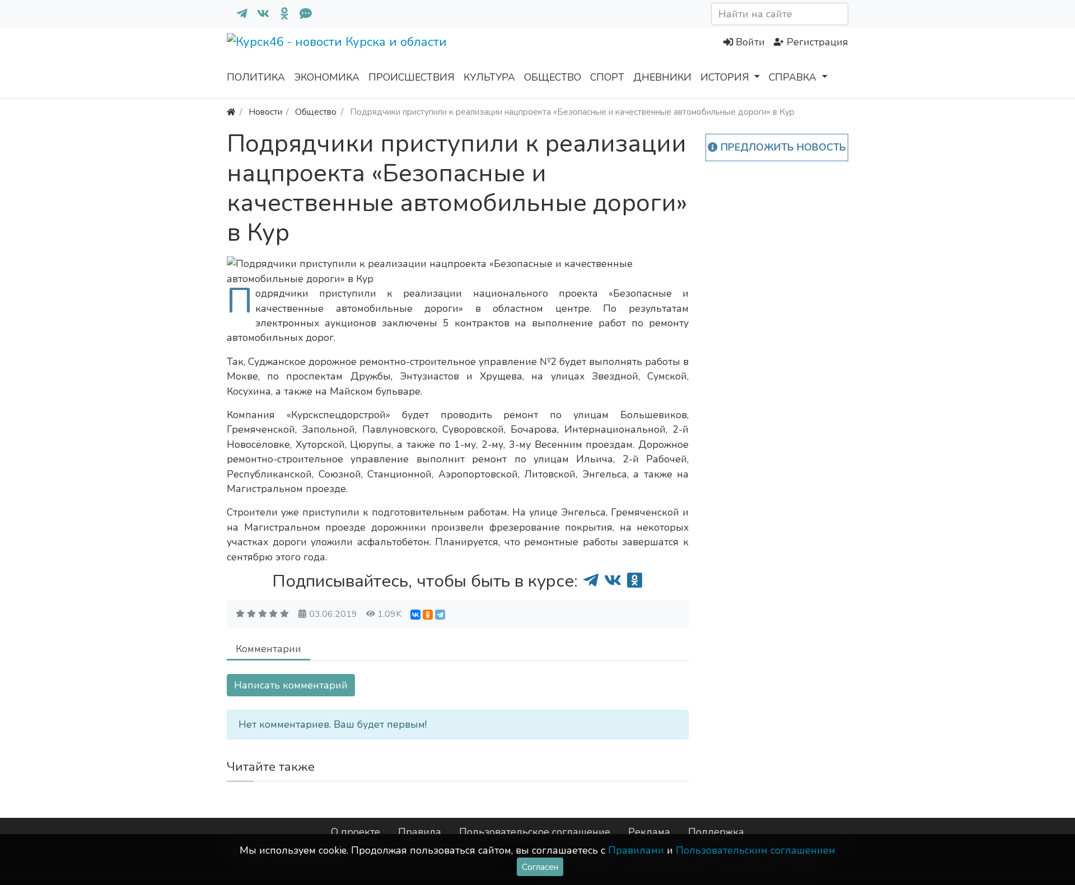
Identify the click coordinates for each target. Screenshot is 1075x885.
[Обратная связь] (301, 14)
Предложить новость (782, 147)
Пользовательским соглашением (755, 850)
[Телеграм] (237, 14)
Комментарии (268, 648)
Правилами (636, 850)
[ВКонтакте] (415, 615)
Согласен (540, 867)
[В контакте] (258, 14)
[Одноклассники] (280, 14)
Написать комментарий (291, 685)
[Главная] (231, 112)
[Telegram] (440, 615)
